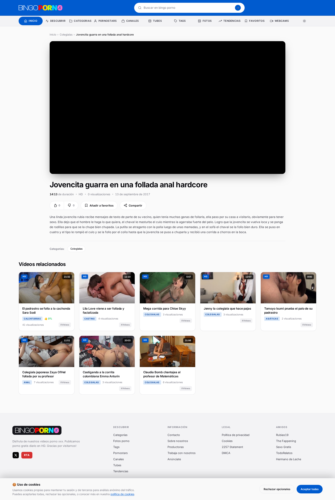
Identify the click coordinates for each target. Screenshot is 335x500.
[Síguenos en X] (15, 455)
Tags (116, 447)
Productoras (176, 447)
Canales (118, 459)
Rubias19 (282, 434)
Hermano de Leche (288, 459)
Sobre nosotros (178, 441)
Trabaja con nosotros (182, 453)
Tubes (117, 465)
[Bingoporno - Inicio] (36, 430)
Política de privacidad (236, 434)
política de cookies (122, 494)
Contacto (174, 434)
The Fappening (286, 441)
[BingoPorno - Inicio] (40, 7)
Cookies (227, 441)
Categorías (120, 434)
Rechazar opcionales (277, 489)
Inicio (53, 34)
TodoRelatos (284, 453)
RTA (27, 455)
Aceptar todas (310, 489)
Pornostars (120, 453)
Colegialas (66, 34)
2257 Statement (232, 447)
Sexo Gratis (283, 447)
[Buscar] (238, 8)
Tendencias (120, 471)
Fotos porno (121, 441)
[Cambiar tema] (304, 21)
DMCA (226, 453)
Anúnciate (174, 459)
